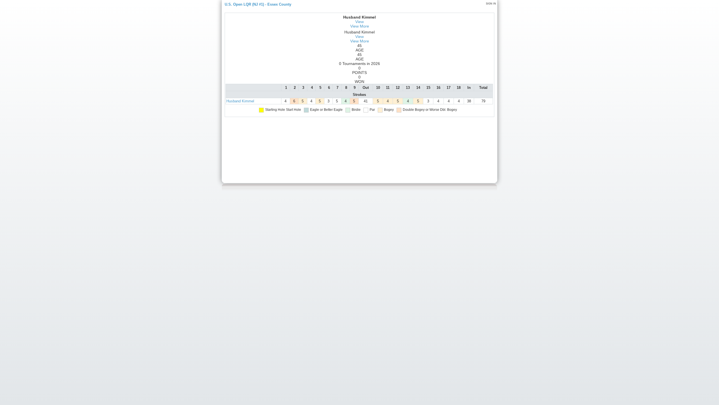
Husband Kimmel (240, 101)
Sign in (491, 3)
